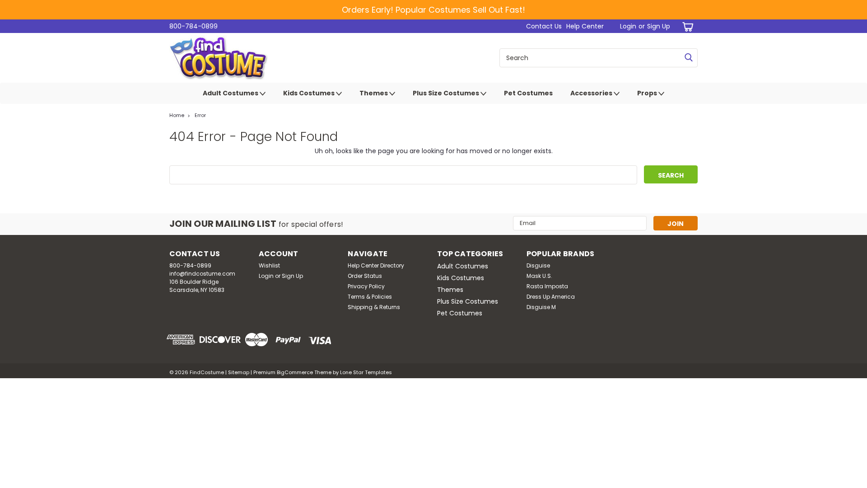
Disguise (538, 265)
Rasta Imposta (547, 286)
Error (200, 115)
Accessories (592, 93)
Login (628, 26)
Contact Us (544, 26)
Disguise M (541, 307)
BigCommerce (295, 372)
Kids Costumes (309, 93)
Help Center (585, 26)
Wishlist (269, 265)
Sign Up (658, 26)
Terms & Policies (370, 296)
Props (647, 93)
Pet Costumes (528, 93)
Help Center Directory (376, 265)
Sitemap (238, 372)
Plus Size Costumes (446, 93)
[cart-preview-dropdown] (686, 26)
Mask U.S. (539, 276)
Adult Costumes (231, 93)
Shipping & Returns (374, 307)
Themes (374, 93)
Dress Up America (551, 296)
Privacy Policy (366, 286)
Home (176, 115)
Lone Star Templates (366, 372)
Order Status (365, 276)
